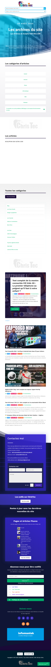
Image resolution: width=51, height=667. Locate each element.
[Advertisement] (25, 125)
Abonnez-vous (43, 664)
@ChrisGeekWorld (16, 452)
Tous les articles (11, 196)
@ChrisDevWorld (27, 452)
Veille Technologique (18, 594)
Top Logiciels (16, 592)
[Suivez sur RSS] (23, 624)
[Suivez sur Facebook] (27, 618)
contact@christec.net (21, 454)
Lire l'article (15, 309)
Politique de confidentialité (20, 599)
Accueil (22, 527)
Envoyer (38, 485)
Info (20, 653)
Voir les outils (25, 501)
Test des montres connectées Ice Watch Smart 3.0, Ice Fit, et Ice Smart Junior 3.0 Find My (26, 539)
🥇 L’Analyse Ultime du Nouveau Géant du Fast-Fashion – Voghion (24, 415)
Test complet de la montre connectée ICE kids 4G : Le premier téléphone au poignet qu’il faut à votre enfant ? (25, 285)
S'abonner (24, 580)
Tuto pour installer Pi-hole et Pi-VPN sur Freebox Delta (26, 553)
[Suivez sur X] (19, 618)
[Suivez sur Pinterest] (31, 618)
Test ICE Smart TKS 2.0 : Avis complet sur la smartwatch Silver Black (25, 402)
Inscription (29, 653)
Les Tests (32, 175)
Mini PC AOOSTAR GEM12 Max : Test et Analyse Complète (25, 533)
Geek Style (20, 417)
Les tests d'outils (39, 175)
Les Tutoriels (16, 589)
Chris (9, 175)
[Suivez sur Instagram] (23, 618)
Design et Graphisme (24, 175)
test (21, 296)
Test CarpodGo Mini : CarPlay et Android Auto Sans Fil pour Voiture (24, 351)
